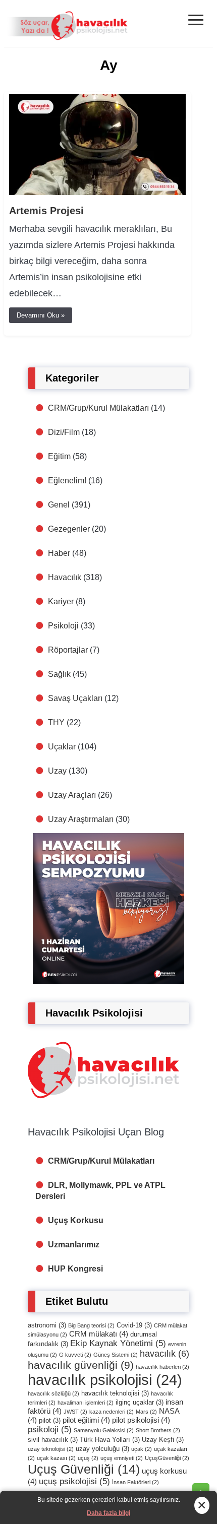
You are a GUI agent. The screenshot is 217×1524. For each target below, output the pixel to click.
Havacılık (64, 577)
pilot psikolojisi (141, 1420)
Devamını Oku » (41, 315)
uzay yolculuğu (102, 1448)
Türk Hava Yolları (110, 1439)
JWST (75, 1412)
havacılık (164, 1354)
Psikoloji (63, 625)
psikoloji (50, 1429)
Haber (59, 553)
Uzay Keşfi (163, 1439)
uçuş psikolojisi (74, 1481)
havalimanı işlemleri (86, 1403)
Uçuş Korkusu (75, 1220)
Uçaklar (62, 746)
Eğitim (59, 456)
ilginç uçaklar (140, 1402)
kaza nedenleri (111, 1412)
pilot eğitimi (86, 1420)
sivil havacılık (53, 1439)
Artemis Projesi (46, 210)
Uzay (57, 771)
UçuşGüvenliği (167, 1458)
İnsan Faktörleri (135, 1482)
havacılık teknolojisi (115, 1393)
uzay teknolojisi (51, 1449)
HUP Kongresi (75, 1268)
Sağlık (59, 674)
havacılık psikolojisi (105, 1379)
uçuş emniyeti (121, 1458)
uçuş (88, 1458)
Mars (146, 1412)
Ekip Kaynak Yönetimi (118, 1343)
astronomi (47, 1325)
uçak (141, 1449)
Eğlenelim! (67, 480)
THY (56, 722)
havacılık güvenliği (81, 1365)
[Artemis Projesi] (97, 192)
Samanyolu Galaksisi (104, 1430)
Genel (59, 504)
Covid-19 (134, 1325)
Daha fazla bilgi (108, 1512)
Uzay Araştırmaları (81, 819)
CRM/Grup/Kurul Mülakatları (98, 408)
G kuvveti (75, 1355)
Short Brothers (158, 1430)
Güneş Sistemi (115, 1355)
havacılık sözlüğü (53, 1393)
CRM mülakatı (98, 1333)
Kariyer (61, 601)
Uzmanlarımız (73, 1244)
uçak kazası (56, 1458)
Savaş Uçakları (75, 698)
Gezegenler (69, 529)
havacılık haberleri (162, 1367)
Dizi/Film (64, 432)
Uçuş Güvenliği (84, 1469)
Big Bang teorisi (91, 1325)
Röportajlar (68, 650)
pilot (50, 1420)
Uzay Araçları (72, 795)
